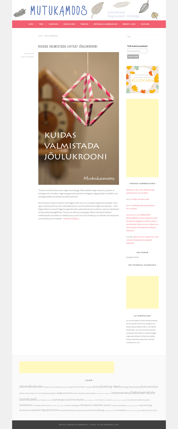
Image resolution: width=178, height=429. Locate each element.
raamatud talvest (66, 410)
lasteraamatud (121, 393)
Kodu (31, 24)
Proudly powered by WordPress (73, 425)
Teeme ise (84, 24)
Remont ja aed (129, 24)
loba (85, 400)
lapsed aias (108, 393)
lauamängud (41, 400)
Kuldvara (145, 24)
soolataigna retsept (109, 410)
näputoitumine (50, 410)
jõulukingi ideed (110, 386)
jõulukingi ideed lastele (130, 387)
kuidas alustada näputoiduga (84, 393)
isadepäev (88, 387)
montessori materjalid (56, 405)
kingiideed (45, 393)
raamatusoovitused (82, 410)
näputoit (36, 410)
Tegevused (53, 24)
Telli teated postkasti (137, 46)
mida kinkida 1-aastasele (103, 400)
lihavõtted (49, 400)
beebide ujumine (49, 387)
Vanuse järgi (69, 24)
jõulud (96, 386)
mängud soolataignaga (119, 405)
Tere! (41, 24)
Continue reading (71, 218)
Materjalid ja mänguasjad (105, 24)
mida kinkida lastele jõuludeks (138, 400)
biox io (128, 205)
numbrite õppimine (133, 405)
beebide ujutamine (61, 387)
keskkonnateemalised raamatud (30, 393)
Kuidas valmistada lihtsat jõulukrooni (67, 46)
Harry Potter (79, 387)
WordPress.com (111, 425)
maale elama (90, 400)
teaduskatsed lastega (133, 410)
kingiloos (53, 393)
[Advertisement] (142, 138)
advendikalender (31, 386)
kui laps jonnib (100, 393)
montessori (26, 405)
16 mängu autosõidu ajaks (139, 199)
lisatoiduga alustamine (64, 399)
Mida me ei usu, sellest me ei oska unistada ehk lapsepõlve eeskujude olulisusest (142, 227)
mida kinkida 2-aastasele (119, 400)
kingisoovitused (64, 393)
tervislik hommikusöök (148, 410)
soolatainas (121, 410)
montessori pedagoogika (72, 405)
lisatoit (80, 399)
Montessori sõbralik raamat (96, 405)
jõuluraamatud (149, 386)
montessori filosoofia (41, 405)
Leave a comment (27, 57)
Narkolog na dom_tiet (134, 190)
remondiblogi (97, 410)
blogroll (71, 387)
